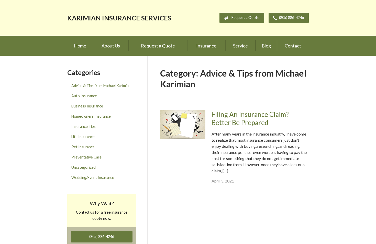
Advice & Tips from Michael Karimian (100, 85)
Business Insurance (87, 106)
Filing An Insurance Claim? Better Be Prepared (250, 118)
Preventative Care (86, 157)
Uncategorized (83, 167)
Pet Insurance (83, 147)
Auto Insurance (84, 96)
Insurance (206, 45)
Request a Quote (245, 17)
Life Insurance (83, 137)
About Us (111, 45)
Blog (266, 45)
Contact (293, 45)
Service (240, 45)
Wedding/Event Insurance (92, 177)
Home (80, 45)
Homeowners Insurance (91, 116)
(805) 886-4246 (291, 17)
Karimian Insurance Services (119, 18)
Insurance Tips (83, 126)
